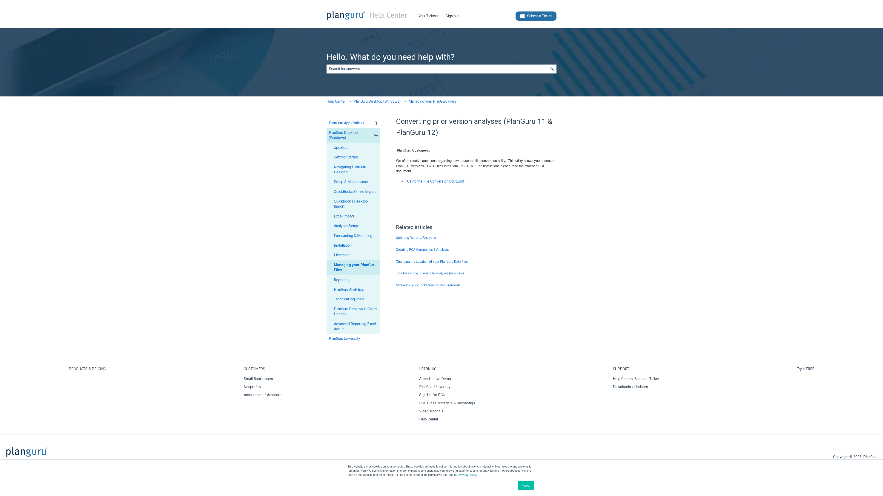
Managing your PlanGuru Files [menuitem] (355, 267)
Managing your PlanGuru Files (432, 101)
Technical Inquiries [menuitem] (349, 299)
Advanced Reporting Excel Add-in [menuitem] (355, 326)
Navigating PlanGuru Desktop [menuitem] (350, 169)
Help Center (336, 101)
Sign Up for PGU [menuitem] (432, 395)
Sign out (452, 16)
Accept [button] (526, 485)
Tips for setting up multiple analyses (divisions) (430, 273)
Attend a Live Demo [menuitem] (435, 379)
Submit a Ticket (539, 16)
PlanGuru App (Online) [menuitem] (346, 123)
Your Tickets (428, 16)
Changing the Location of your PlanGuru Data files (432, 261)
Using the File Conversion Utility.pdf (435, 181)
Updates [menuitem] (340, 147)
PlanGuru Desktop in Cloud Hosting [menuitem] (355, 311)
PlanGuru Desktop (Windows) (377, 101)
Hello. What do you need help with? (391, 57)
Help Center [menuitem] (428, 419)
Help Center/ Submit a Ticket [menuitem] (636, 379)
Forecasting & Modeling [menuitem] (353, 236)
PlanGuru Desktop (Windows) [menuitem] (343, 135)
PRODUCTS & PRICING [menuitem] (87, 369)
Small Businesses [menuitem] (258, 379)
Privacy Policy (467, 474)
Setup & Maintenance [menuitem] (351, 182)
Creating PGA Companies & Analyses (423, 249)
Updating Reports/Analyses (416, 238)
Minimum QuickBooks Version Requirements (428, 285)
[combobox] (437, 69)
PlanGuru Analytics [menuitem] (349, 289)
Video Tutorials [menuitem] (431, 411)
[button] (376, 123)
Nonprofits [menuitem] (252, 387)
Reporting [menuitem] (342, 280)
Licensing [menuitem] (342, 255)
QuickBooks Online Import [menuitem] (355, 191)
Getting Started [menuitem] (346, 157)
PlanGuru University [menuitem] (344, 338)
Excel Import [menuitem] (344, 216)
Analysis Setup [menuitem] (346, 226)
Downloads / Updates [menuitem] (630, 387)
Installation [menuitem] (343, 245)
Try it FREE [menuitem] (805, 369)
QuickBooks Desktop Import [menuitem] (351, 204)
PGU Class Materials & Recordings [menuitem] (447, 403)
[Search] (552, 69)
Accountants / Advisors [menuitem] (262, 395)
